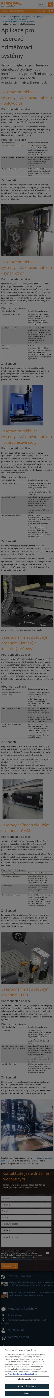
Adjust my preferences (27, 1379)
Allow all (27, 1393)
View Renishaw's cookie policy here (22, 1374)
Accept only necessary (27, 1386)
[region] (27, 1372)
